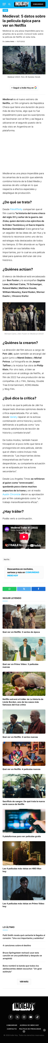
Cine (5, 10)
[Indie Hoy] (21, 4)
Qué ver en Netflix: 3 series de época (21, 632)
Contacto (12, 1029)
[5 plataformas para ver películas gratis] (24, 821)
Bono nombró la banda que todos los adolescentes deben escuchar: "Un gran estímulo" (22, 968)
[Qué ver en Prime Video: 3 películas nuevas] (24, 649)
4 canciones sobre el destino (17, 945)
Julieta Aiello (9, 41)
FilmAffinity (16, 209)
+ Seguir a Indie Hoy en (22, 87)
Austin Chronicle (11, 494)
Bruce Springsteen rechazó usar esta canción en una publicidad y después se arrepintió (22, 955)
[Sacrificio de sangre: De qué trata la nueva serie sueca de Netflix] (24, 786)
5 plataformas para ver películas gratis (22, 836)
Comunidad (38, 4)
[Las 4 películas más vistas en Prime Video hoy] (24, 888)
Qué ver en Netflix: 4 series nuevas (20, 737)
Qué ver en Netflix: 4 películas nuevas (21, 769)
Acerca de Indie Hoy (29, 1025)
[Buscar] (9, 4)
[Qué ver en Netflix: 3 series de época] (24, 617)
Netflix (6, 559)
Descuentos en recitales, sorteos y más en (23, 572)
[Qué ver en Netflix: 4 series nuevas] (24, 722)
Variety (13, 417)
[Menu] (4, 4)
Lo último (8, 927)
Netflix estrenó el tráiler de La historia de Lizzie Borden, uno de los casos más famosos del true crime (23, 702)
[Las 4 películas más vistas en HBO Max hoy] (24, 853)
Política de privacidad (30, 1029)
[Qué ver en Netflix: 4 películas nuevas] (24, 754)
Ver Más (24, 981)
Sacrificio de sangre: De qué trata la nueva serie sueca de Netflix (24, 802)
